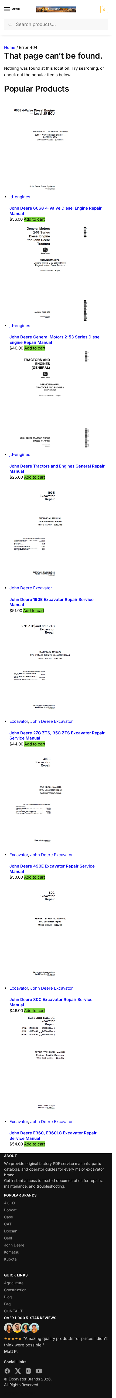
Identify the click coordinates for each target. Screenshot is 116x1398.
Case (8, 1217)
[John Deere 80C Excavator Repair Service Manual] (58, 933)
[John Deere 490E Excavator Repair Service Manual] (58, 799)
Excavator (18, 721)
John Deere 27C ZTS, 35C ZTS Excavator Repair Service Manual (57, 735)
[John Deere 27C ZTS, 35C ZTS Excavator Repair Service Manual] (58, 666)
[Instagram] (28, 1372)
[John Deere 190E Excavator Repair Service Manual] (58, 532)
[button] (103, 9)
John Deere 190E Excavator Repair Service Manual (51, 602)
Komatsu (11, 1252)
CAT (8, 1224)
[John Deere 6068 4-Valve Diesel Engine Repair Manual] (58, 144)
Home (9, 47)
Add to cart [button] (34, 219)
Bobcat (10, 1210)
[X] (18, 1372)
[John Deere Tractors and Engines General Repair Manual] (58, 401)
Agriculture (13, 1283)
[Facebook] (7, 1372)
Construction (15, 1290)
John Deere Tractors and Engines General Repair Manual (57, 468)
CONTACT (13, 1311)
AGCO (9, 1203)
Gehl (8, 1238)
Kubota (10, 1259)
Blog (8, 1297)
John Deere (14, 1245)
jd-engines (19, 196)
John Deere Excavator (30, 587)
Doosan (10, 1231)
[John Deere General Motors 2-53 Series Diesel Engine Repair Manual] (58, 272)
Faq (7, 1304)
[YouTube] (39, 1372)
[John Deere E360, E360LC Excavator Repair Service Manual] (58, 1066)
